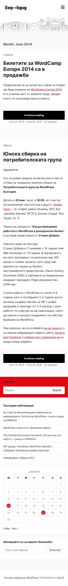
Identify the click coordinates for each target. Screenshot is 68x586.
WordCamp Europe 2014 (46, 89)
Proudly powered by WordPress (21, 577)
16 (8, 505)
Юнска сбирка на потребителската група (32, 157)
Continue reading (34, 115)
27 (43, 512)
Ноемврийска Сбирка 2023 (18, 457)
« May (6, 528)
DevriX (60, 577)
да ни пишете (53, 328)
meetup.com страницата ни (42, 337)
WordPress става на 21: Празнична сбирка (27, 427)
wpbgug (52, 121)
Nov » (15, 528)
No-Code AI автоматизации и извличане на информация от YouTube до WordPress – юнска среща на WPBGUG (33, 416)
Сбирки (7, 145)
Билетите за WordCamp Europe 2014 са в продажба (32, 69)
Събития (8, 54)
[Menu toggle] (63, 7)
